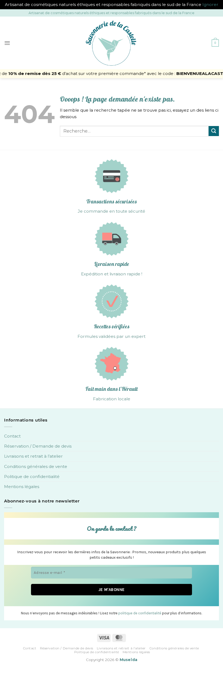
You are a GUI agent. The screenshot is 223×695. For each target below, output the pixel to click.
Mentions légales (21, 486)
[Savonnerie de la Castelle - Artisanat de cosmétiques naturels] (111, 43)
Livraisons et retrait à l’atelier (33, 456)
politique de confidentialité (139, 613)
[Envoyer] (214, 131)
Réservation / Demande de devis (38, 446)
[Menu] (7, 42)
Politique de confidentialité (32, 476)
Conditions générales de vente (35, 466)
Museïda (128, 660)
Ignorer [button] (210, 4)
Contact (12, 436)
